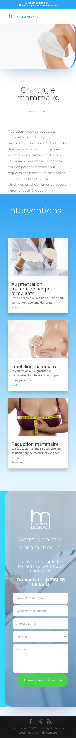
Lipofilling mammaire (34, 366)
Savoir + (16, 307)
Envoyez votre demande (42, 680)
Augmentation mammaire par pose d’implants (33, 288)
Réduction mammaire (34, 444)
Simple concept (46, 732)
